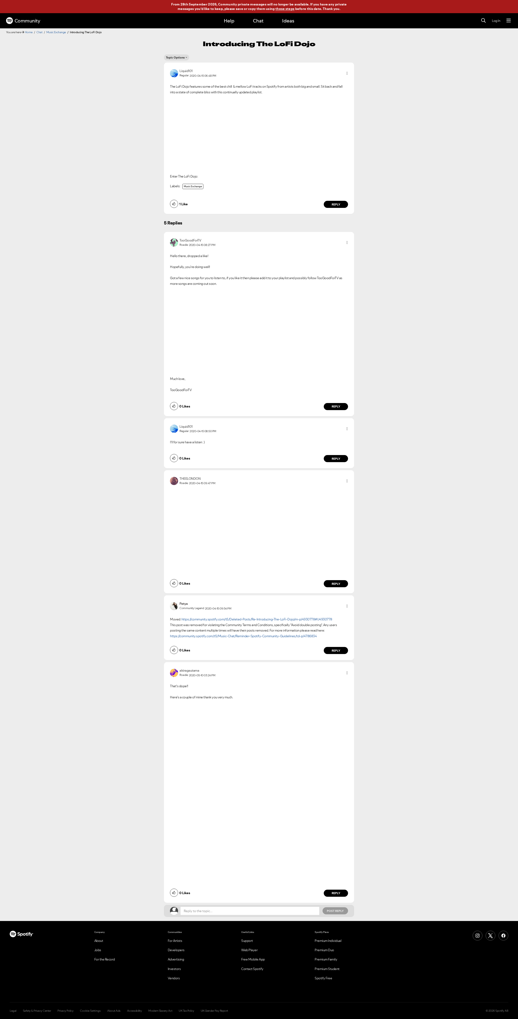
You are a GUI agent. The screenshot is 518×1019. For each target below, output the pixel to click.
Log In (496, 20)
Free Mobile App (253, 959)
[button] (347, 73)
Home (29, 32)
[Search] (483, 20)
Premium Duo (324, 950)
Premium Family (326, 959)
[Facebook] (503, 935)
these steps (284, 8)
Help (229, 20)
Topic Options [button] (175, 57)
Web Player (249, 950)
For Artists (175, 940)
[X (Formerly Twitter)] (490, 935)
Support (247, 940)
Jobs (97, 950)
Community (27, 20)
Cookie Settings (90, 1011)
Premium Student (327, 969)
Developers (176, 950)
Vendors (174, 978)
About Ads (114, 1011)
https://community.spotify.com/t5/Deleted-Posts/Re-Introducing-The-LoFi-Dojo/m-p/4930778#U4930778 (257, 619)
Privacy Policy (65, 1011)
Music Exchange (56, 32)
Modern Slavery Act (160, 1011)
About (98, 940)
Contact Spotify (252, 969)
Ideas (288, 20)
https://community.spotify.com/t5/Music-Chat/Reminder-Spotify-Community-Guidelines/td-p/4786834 (243, 636)
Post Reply (335, 911)
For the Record (104, 959)
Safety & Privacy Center (37, 1011)
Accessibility (134, 1011)
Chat (258, 20)
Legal (13, 1011)
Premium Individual (328, 940)
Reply (336, 204)
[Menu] (508, 20)
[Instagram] (477, 935)
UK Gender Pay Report (214, 1011)
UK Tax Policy (186, 1011)
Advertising (176, 959)
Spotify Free (323, 978)
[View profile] (174, 73)
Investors (174, 969)
